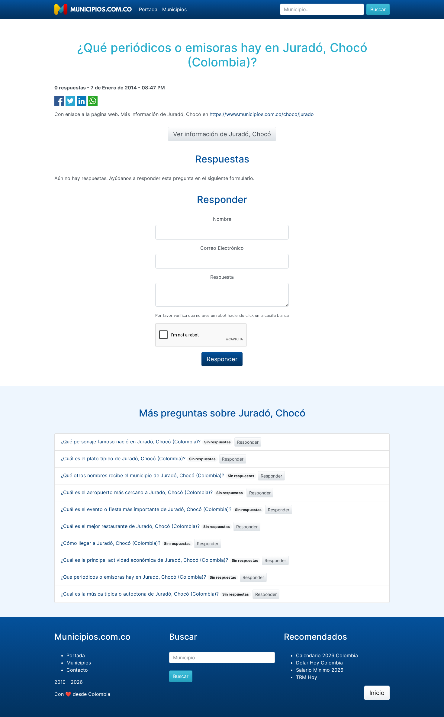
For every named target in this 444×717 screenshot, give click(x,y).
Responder (248, 442)
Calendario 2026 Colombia (327, 655)
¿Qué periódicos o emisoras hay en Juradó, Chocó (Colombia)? (148, 577)
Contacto (77, 670)
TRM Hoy (306, 677)
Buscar (378, 9)
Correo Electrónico (222, 248)
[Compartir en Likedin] (81, 100)
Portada (148, 9)
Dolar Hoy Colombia (319, 663)
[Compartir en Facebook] (59, 100)
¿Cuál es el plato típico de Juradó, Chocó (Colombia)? (138, 458)
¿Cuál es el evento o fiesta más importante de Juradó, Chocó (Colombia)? (161, 509)
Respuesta (222, 277)
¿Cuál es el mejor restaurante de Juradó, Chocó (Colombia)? (145, 526)
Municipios (174, 9)
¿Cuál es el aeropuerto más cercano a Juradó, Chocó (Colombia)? (152, 492)
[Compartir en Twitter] (70, 100)
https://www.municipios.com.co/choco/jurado (262, 114)
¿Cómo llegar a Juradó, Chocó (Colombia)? (126, 543)
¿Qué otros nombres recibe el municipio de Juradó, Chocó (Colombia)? (157, 475)
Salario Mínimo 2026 (319, 670)
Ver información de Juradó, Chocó (222, 134)
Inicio (376, 692)
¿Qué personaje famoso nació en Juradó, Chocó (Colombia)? (146, 442)
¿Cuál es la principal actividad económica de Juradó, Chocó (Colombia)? (159, 560)
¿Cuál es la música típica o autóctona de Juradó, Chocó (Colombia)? (155, 594)
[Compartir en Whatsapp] (93, 100)
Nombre (222, 219)
